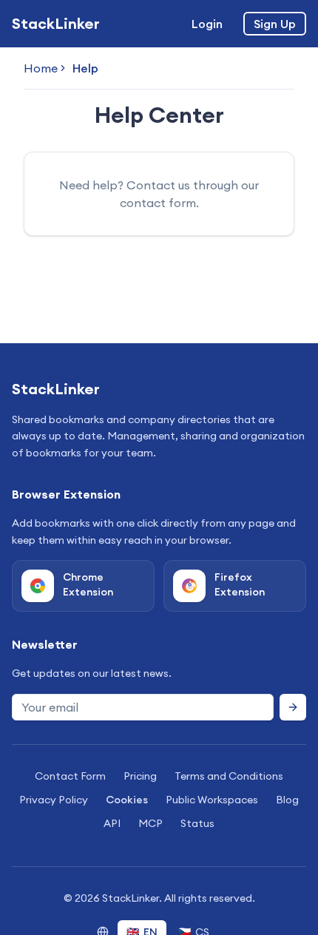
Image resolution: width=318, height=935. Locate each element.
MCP (150, 823)
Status (197, 823)
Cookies (127, 799)
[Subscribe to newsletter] (293, 707)
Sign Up (275, 23)
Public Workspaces (212, 799)
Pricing (140, 776)
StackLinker (56, 23)
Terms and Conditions (229, 776)
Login (207, 23)
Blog (287, 799)
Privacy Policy (53, 799)
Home (41, 68)
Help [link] (85, 68)
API (112, 823)
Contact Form (70, 776)
